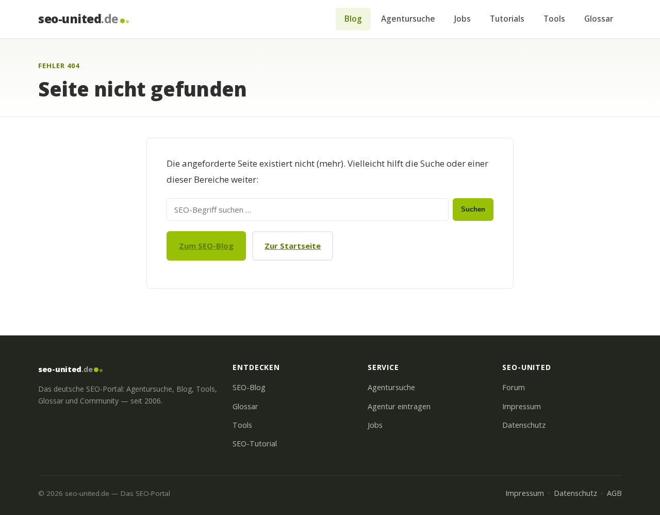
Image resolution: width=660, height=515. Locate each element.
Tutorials (507, 18)
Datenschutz (524, 425)
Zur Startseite (293, 245)
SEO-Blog (249, 387)
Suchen (473, 209)
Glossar (598, 18)
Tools (554, 18)
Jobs (462, 18)
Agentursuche (408, 18)
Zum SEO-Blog (206, 245)
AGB (614, 493)
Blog (353, 18)
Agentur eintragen (399, 406)
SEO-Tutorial (255, 443)
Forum (513, 387)
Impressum (521, 406)
